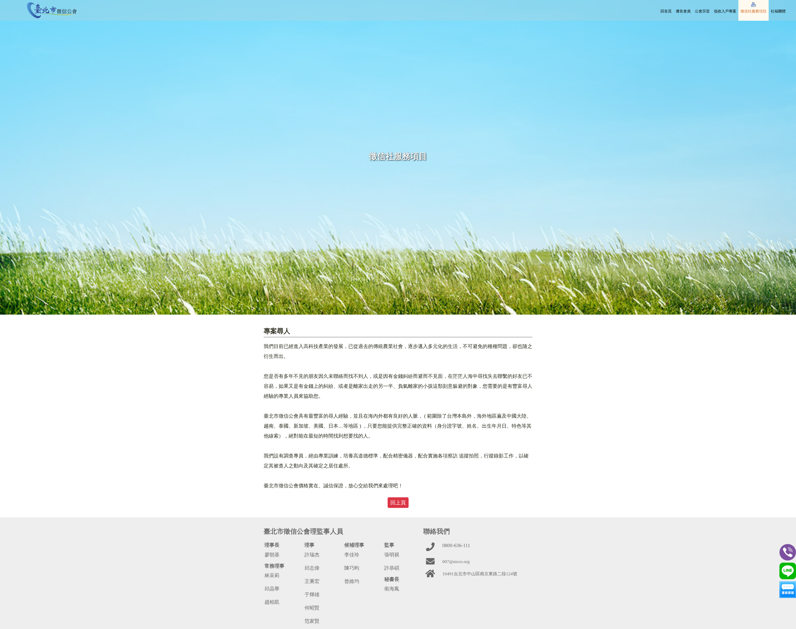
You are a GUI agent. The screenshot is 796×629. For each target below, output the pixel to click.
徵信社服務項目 (753, 11)
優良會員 (683, 11)
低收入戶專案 (725, 11)
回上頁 (398, 502)
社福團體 (778, 11)
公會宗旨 (702, 11)
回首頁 (666, 11)
